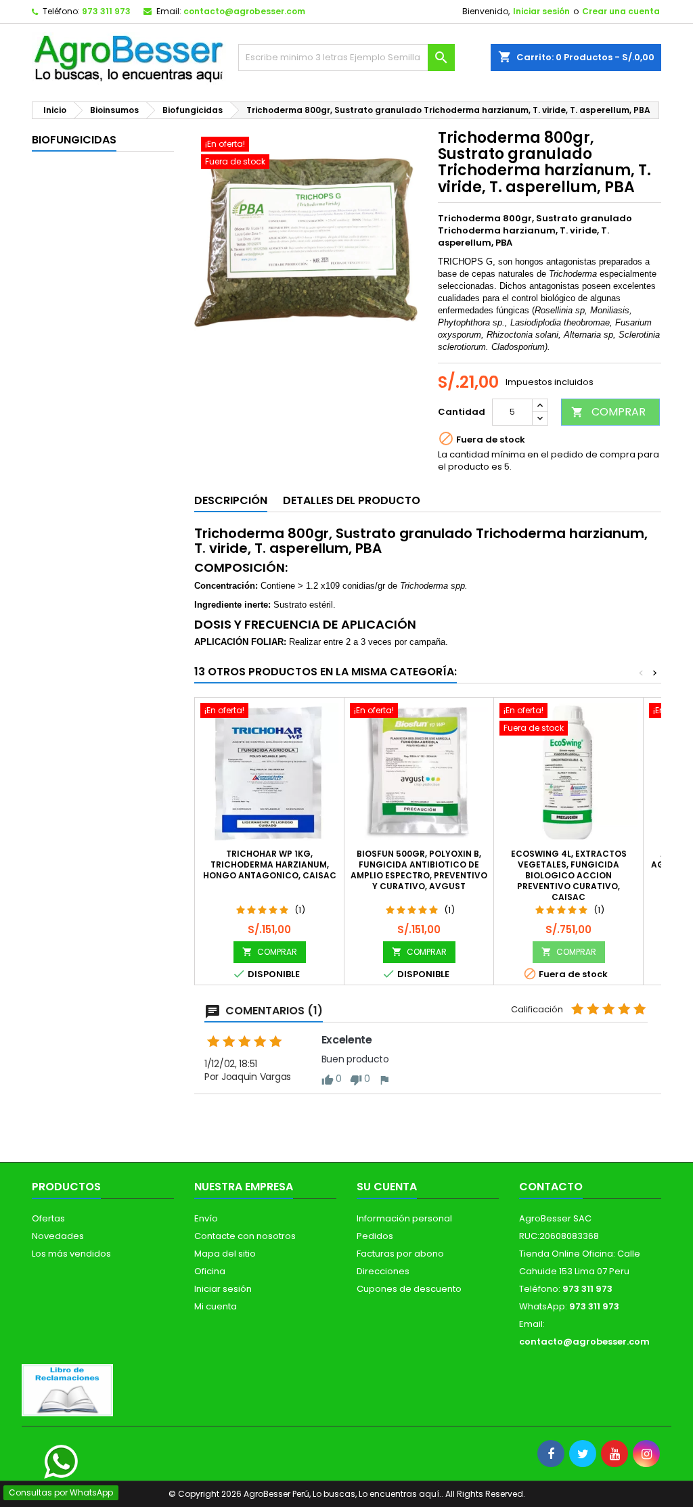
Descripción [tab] (230, 500)
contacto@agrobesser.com (244, 11)
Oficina (209, 1271)
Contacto (551, 1186)
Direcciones (383, 1271)
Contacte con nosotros (245, 1236)
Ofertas (48, 1218)
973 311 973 (106, 11)
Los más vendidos (71, 1253)
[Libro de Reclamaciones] (67, 1389)
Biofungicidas (74, 140)
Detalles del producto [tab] (351, 500)
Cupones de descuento (409, 1288)
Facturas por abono (400, 1253)
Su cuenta (387, 1186)
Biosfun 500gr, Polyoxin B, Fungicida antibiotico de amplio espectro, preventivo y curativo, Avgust (419, 870)
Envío (206, 1218)
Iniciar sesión (541, 11)
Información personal (404, 1218)
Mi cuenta (215, 1306)
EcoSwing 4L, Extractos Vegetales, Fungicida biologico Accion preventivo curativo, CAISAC (569, 875)
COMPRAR (608, 412)
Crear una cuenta (621, 11)
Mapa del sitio (225, 1253)
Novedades (58, 1236)
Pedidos (375, 1236)
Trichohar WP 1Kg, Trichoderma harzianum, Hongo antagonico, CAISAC (269, 864)
